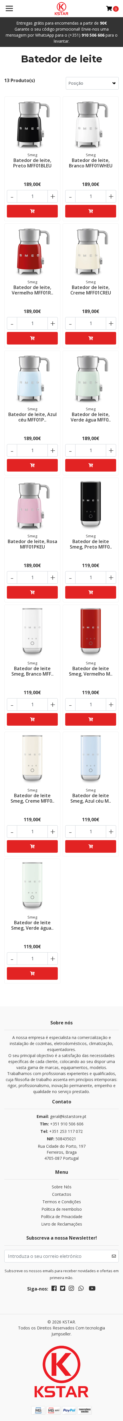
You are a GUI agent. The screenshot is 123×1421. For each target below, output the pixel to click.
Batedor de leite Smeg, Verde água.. (32, 925)
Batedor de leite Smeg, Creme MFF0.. (32, 798)
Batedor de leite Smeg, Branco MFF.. (32, 671)
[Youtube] (92, 1289)
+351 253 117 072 (61, 1131)
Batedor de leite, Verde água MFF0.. (91, 417)
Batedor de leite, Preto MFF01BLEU (32, 163)
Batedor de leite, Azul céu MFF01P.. (32, 417)
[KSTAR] (61, 8)
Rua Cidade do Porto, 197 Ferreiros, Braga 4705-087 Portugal (62, 1152)
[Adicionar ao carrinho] (32, 211)
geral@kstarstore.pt (61, 1116)
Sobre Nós (62, 1187)
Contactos (61, 1194)
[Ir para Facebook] (54, 1289)
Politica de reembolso (61, 1209)
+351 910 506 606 (62, 1124)
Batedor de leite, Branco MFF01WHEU (90, 163)
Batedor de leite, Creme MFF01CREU (90, 290)
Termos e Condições (61, 1201)
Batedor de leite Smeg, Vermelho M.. (90, 671)
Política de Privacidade (61, 1216)
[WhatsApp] (81, 1289)
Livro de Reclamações (61, 1224)
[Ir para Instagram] (71, 1289)
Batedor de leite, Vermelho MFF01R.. (32, 290)
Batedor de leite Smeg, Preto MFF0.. (91, 544)
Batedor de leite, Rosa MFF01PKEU (32, 544)
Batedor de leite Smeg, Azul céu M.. (90, 798)
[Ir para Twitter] (62, 1289)
